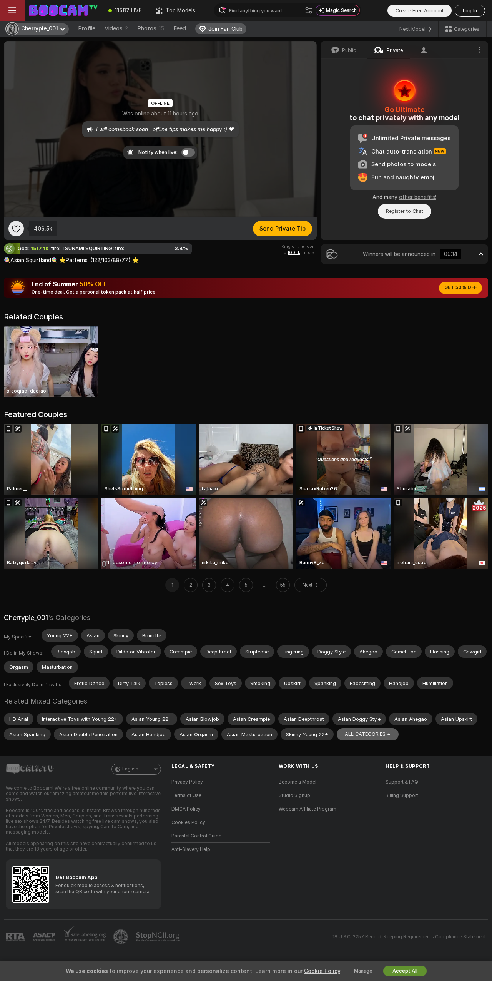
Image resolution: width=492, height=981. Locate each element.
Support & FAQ (402, 782)
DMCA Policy (186, 809)
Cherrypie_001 (26, 617)
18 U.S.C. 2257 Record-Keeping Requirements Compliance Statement (409, 936)
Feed (179, 28)
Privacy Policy (187, 782)
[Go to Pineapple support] (121, 936)
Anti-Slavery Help (190, 849)
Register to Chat (404, 211)
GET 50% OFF (460, 287)
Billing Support (402, 795)
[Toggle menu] (12, 10)
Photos (150, 28)
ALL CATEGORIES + (368, 734)
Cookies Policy (188, 822)
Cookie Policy (322, 971)
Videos (116, 28)
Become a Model (297, 782)
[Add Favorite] (16, 228)
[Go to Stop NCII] (158, 936)
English (130, 769)
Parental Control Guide (196, 836)
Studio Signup (294, 795)
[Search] (308, 10)
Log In (470, 10)
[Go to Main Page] (63, 10)
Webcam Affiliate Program (307, 809)
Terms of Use (186, 795)
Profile (86, 28)
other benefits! (417, 197)
